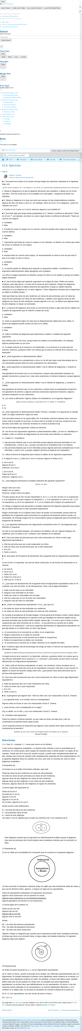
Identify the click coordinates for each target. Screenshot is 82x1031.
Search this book (5, 34)
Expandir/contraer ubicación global (79, 159)
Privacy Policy (34, 1026)
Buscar (5, 155)
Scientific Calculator (10, 107)
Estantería (23, 159)
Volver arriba (6, 1010)
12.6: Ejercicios (17, 1002)
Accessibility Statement (60, 1026)
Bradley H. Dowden (15, 175)
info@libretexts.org (24, 1028)
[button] (7, 121)
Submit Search (6, 40)
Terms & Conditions (46, 1026)
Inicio (11, 159)
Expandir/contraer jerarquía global (4, 159)
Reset (3, 54)
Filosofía (53, 159)
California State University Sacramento (21, 177)
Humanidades (38, 159)
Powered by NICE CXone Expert (30, 1020)
